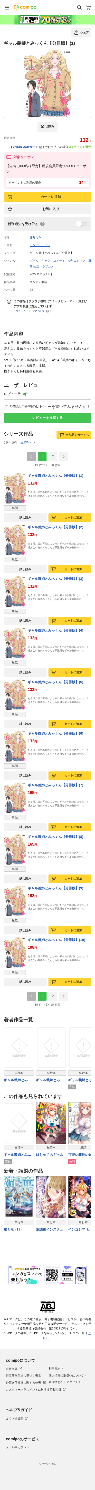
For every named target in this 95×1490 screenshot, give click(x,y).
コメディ (59, 260)
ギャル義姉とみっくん (17, 1155)
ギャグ (45, 260)
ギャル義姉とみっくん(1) (17, 1080)
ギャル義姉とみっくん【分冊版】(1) (55, 476)
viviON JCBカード (25, 147)
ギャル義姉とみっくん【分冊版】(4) (55, 630)
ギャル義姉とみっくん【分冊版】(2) (55, 527)
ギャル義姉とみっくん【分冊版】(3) (55, 579)
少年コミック (76, 260)
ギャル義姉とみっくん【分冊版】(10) (56, 940)
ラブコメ (48, 266)
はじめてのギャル (49, 1155)
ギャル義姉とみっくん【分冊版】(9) (55, 888)
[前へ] (31, 456)
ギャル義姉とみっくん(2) (49, 1080)
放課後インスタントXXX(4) (49, 1229)
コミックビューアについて (30, 311)
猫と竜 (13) (13, 1229)
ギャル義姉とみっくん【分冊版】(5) (55, 682)
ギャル (34, 260)
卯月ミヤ (35, 237)
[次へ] (63, 456)
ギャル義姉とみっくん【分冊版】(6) (55, 733)
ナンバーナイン (40, 245)
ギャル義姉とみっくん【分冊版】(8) (55, 837)
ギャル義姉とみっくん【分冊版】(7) (55, 785)
